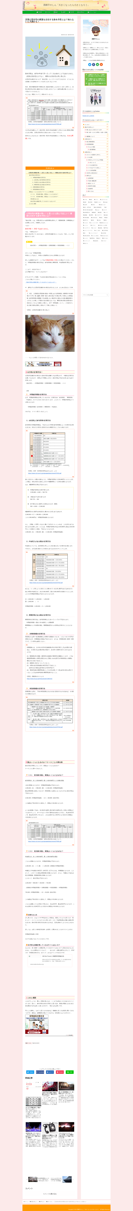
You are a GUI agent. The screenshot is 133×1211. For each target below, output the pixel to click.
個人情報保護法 (97, 141)
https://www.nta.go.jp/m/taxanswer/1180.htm (39, 678)
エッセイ (96, 124)
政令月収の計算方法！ (35, 175)
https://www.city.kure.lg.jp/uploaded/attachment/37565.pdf (44, 124)
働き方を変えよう (96, 127)
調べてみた (29, 1043)
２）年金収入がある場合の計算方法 (41, 182)
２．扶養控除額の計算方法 (37, 187)
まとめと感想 (32, 203)
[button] (107, 295)
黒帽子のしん (96, 39)
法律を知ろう (96, 139)
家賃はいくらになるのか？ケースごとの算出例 (41, 191)
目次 (48, 168)
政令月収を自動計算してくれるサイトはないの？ (43, 201)
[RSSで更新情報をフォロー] (101, 64)
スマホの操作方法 (98, 165)
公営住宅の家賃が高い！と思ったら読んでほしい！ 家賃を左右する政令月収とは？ (50, 172)
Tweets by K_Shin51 (88, 116)
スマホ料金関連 (98, 170)
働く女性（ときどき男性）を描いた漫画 (97, 133)
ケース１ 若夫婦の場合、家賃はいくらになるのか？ (44, 194)
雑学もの (97, 175)
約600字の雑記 (98, 186)
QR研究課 (98, 178)
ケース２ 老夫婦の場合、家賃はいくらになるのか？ (44, 196)
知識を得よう (96, 152)
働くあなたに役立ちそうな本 (97, 129)
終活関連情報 (97, 144)
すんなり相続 (98, 147)
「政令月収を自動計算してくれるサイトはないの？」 (41, 282)
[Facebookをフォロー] (93, 64)
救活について (98, 183)
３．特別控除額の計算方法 (37, 189)
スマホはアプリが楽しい (98, 167)
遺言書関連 (99, 149)
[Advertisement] (50, 28)
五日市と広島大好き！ (97, 173)
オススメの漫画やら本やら (97, 154)
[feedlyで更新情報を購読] (97, 64)
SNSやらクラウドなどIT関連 (98, 160)
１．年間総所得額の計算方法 (38, 177)
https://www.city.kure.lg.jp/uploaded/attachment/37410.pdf (44, 473)
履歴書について (97, 136)
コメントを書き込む (50, 1194)
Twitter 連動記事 (98, 180)
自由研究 (98, 188)
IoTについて (99, 162)
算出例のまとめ (35, 199)
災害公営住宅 (36, 1043)
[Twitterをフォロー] (89, 64)
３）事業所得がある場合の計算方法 (41, 184)
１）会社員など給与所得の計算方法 (41, 180)
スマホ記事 (97, 157)
